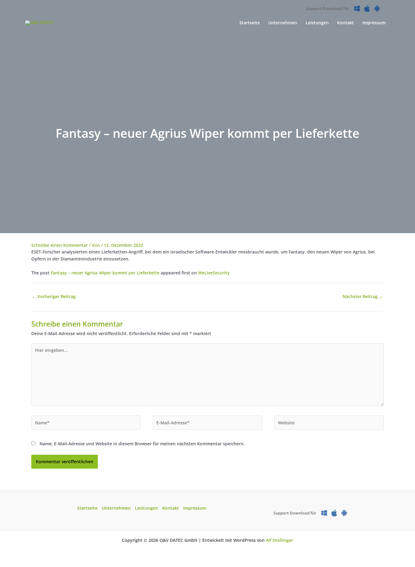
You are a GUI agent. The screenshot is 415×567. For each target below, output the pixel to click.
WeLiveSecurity (214, 273)
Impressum (194, 508)
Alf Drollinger (279, 540)
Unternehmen (116, 508)
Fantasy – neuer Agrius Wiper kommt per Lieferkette (105, 273)
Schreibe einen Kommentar (59, 245)
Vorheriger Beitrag (54, 296)
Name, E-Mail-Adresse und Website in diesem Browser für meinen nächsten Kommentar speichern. (142, 443)
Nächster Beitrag (363, 296)
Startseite (87, 508)
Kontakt (170, 508)
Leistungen (146, 508)
